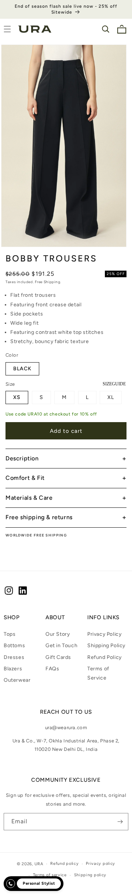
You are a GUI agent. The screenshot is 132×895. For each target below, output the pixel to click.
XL (110, 397)
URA (38, 864)
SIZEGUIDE (114, 383)
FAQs (52, 669)
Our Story (57, 634)
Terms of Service (98, 673)
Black (22, 369)
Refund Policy (104, 657)
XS (17, 397)
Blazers (13, 669)
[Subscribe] (120, 821)
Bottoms (14, 645)
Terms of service (50, 875)
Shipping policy (90, 875)
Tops (9, 634)
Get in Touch (61, 645)
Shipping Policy (106, 645)
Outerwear (17, 680)
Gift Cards (58, 657)
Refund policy (64, 863)
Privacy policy (100, 863)
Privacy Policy (104, 634)
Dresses (14, 657)
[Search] (106, 29)
